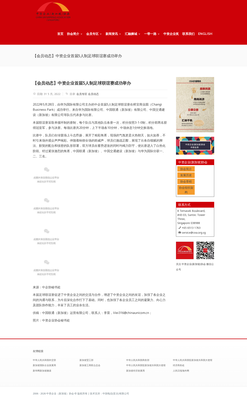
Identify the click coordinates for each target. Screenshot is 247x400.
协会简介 (73, 34)
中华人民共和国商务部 (137, 360)
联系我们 (188, 34)
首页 (60, 34)
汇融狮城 (131, 34)
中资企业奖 (171, 34)
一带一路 (150, 34)
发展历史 (186, 175)
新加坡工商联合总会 (90, 365)
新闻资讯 (112, 34)
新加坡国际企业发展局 (44, 365)
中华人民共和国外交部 (44, 360)
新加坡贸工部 (86, 360)
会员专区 (92, 34)
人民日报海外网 (181, 370)
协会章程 (186, 181)
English (205, 34)
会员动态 (93, 94)
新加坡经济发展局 (135, 370)
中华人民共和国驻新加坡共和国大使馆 (146, 365)
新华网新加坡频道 (42, 370)
